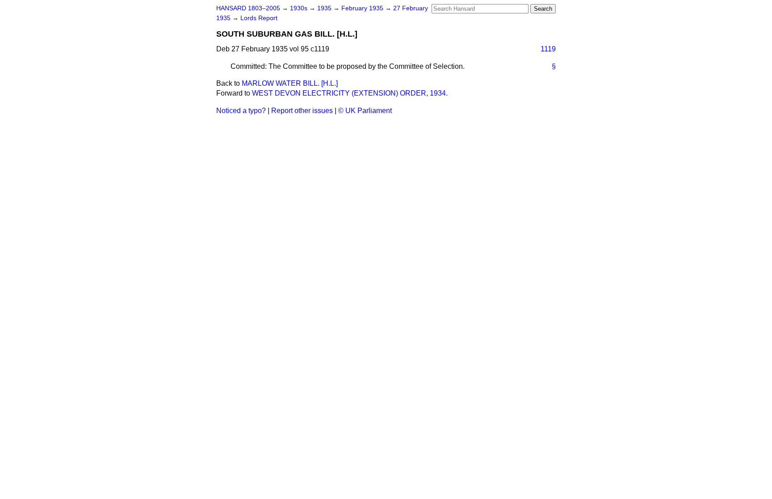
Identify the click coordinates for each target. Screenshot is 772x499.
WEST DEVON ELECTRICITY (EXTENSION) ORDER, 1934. (350, 93)
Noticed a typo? (241, 110)
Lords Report (258, 18)
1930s (299, 8)
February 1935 (363, 8)
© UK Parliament (365, 110)
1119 (548, 49)
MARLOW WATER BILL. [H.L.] (290, 83)
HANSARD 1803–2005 (248, 8)
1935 (325, 8)
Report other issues (302, 110)
